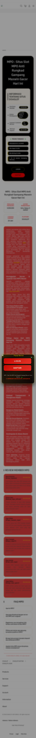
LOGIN (17, 361)
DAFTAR (17, 368)
